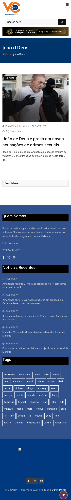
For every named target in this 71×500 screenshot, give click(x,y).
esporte (31, 395)
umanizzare (33, 422)
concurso (18, 381)
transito (19, 422)
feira (54, 395)
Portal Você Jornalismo (17, 126)
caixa (46, 374)
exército (43, 395)
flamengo (9, 402)
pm (12, 415)
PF (5, 415)
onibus (39, 408)
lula (62, 402)
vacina (47, 422)
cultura (40, 381)
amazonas (9, 374)
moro (29, 408)
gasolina (34, 402)
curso (51, 381)
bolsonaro (24, 374)
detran (7, 388)
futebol (22, 402)
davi (60, 381)
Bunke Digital (59, 489)
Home (8, 54)
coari (6, 381)
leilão (53, 402)
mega (20, 408)
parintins (52, 408)
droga (30, 388)
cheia (56, 374)
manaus (8, 408)
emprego (42, 388)
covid (30, 381)
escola (19, 395)
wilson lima (61, 422)
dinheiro (19, 388)
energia (8, 395)
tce (57, 415)
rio (30, 415)
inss (45, 402)
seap (48, 415)
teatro (7, 422)
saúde (38, 415)
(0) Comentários (14, 131)
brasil (37, 374)
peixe (63, 408)
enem (54, 388)
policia (21, 415)
